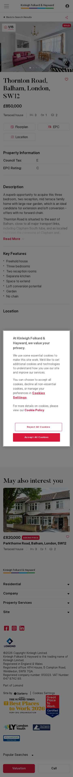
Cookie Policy (34, 410)
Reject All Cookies (38, 427)
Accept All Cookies (36, 437)
